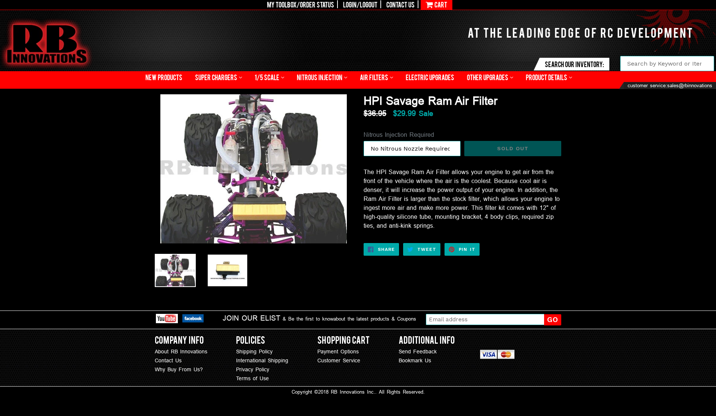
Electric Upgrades (430, 77)
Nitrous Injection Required (399, 134)
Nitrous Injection (320, 77)
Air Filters (374, 77)
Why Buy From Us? (179, 369)
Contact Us (400, 4)
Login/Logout (360, 4)
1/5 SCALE (267, 77)
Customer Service (338, 360)
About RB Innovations (181, 351)
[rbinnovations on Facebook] (193, 319)
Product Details (547, 77)
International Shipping (262, 360)
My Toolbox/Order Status (300, 4)
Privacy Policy (252, 369)
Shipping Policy (254, 351)
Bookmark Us (415, 360)
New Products (163, 77)
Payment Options (338, 351)
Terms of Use (252, 378)
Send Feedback (418, 351)
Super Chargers (216, 77)
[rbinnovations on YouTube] (167, 319)
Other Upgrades (488, 77)
